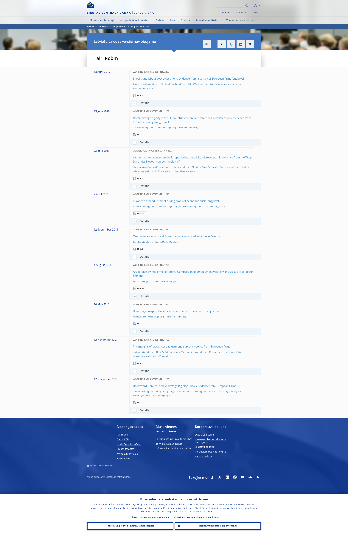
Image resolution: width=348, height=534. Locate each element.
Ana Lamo (160, 128)
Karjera (255, 13)
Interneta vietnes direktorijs (101, 466)
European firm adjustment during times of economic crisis (169, 201)
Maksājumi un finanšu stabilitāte (135, 20)
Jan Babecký (138, 352)
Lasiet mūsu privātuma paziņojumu (150, 517)
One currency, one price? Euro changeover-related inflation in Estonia (176, 236)
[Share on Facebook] (231, 44)
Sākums (90, 27)
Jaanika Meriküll (162, 242)
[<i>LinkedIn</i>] (227, 477)
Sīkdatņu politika (204, 447)
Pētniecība (185, 20)
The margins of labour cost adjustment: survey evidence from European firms (181, 346)
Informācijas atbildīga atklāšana (174, 448)
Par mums (226, 13)
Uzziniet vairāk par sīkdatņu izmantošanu (197, 517)
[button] (251, 6)
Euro (172, 20)
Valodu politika (203, 456)
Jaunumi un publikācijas (207, 20)
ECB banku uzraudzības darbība (239, 20)
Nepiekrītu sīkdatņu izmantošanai (218, 526)
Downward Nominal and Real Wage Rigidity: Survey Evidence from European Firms (184, 386)
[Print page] (207, 44)
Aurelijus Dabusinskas (143, 317)
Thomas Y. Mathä (141, 84)
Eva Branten (138, 128)
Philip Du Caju (162, 352)
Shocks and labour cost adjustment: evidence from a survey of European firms (182, 79)
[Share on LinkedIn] (241, 44)
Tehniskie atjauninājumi (169, 444)
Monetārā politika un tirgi (102, 20)
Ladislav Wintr (216, 84)
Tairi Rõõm (193, 84)
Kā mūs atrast (125, 458)
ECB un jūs (241, 13)
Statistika (160, 20)
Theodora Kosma (200, 167)
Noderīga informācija (129, 444)
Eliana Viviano (180, 171)
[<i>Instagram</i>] (235, 477)
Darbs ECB (123, 439)
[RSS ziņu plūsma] (257, 477)
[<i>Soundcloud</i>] (250, 477)
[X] (219, 477)
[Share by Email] (250, 44)
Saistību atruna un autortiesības (174, 439)
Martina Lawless (216, 352)
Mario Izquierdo (140, 167)
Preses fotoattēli (126, 449)
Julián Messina (185, 207)
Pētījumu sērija (119, 27)
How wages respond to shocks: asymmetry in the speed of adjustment (177, 311)
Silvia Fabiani (139, 207)
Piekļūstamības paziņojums (210, 452)
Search (246, 5)
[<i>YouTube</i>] (242, 477)
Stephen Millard (168, 84)
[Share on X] (221, 44)
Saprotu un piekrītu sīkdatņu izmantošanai (130, 526)
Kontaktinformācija (128, 454)
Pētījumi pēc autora (140, 27)
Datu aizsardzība (204, 435)
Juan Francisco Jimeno (170, 167)
